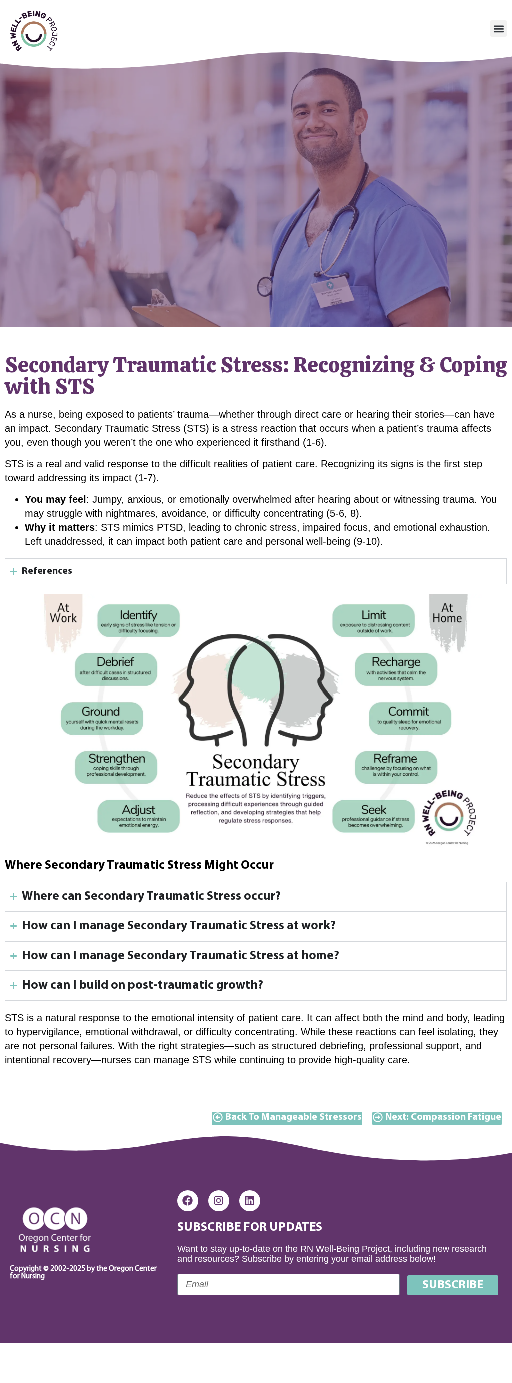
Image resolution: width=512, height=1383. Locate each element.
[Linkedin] (250, 1200)
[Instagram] (219, 1200)
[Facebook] (188, 1200)
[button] (498, 28)
